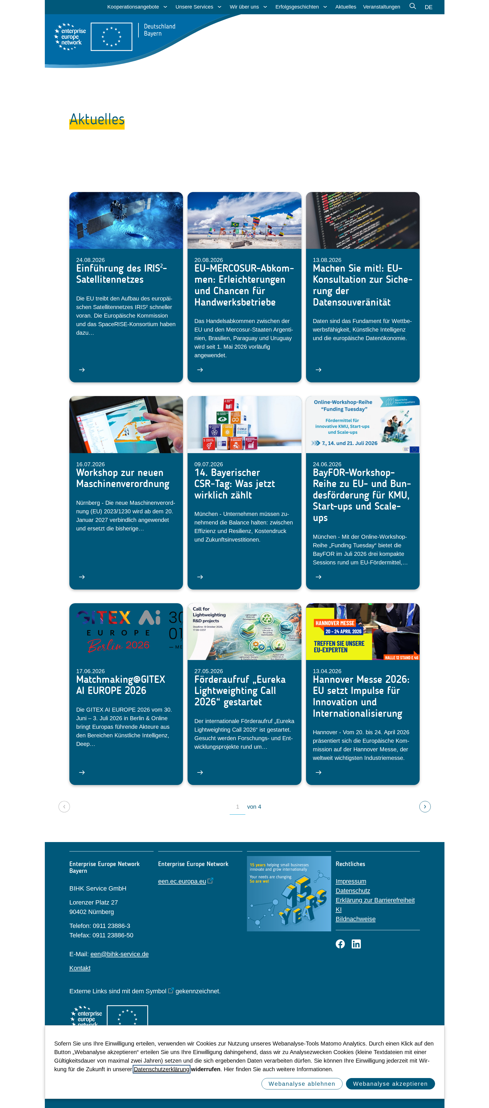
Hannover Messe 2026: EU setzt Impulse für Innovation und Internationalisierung (361, 696)
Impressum (351, 881)
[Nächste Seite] (425, 806)
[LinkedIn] (356, 943)
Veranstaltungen (381, 7)
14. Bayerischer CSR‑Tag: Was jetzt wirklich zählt (234, 484)
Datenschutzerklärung (161, 1069)
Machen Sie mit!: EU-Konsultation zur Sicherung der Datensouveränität (362, 285)
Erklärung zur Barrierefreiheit (375, 900)
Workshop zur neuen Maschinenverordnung (122, 478)
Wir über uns (244, 7)
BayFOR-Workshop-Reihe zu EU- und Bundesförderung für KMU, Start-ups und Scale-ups (362, 495)
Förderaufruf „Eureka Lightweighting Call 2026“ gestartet (240, 691)
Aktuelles (345, 7)
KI (339, 909)
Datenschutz (353, 890)
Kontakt (79, 968)
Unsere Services (194, 7)
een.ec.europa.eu (182, 881)
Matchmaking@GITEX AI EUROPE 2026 (120, 685)
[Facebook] (340, 943)
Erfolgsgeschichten (297, 7)
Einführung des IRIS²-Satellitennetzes (121, 274)
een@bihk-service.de (119, 954)
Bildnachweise (356, 919)
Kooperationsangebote (133, 7)
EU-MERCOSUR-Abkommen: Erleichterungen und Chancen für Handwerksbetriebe (244, 285)
